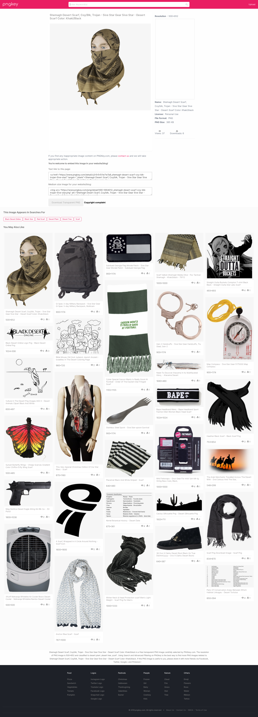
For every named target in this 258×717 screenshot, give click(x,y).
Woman (147, 691)
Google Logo (96, 699)
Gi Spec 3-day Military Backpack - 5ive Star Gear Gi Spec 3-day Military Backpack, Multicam (78, 305)
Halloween (122, 683)
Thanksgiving (124, 687)
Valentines (122, 691)
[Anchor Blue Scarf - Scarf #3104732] (79, 594)
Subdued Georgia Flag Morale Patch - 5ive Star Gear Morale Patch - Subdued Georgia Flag (127, 266)
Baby (146, 687)
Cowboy (147, 695)
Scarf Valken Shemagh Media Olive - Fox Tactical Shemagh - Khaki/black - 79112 (178, 276)
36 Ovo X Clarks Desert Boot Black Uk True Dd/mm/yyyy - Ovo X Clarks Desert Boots (175, 554)
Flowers (187, 683)
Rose (186, 687)
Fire (166, 683)
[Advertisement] (97, 130)
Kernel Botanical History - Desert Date (123, 520)
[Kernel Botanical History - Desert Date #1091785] (129, 505)
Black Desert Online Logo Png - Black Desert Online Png (26, 344)
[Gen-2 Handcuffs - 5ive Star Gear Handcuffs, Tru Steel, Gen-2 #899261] (179, 316)
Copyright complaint (94, 202)
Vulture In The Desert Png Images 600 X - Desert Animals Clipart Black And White (28, 402)
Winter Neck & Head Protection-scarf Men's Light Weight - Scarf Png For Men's (128, 598)
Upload (252, 4)
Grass (167, 687)
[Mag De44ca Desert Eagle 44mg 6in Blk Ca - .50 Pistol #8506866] (28, 493)
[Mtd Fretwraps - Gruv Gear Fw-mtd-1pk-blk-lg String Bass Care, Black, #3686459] (179, 450)
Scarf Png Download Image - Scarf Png (224, 553)
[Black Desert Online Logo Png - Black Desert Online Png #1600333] (28, 333)
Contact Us (181, 710)
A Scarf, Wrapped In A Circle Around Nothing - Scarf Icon (77, 542)
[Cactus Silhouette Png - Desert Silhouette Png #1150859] (179, 502)
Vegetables (72, 687)
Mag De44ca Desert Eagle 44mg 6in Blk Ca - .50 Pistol (27, 510)
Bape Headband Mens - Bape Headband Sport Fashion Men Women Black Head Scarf (177, 410)
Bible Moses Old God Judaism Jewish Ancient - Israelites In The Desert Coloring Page (77, 358)
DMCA (190, 710)
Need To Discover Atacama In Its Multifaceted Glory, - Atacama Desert (177, 374)
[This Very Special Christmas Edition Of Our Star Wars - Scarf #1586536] (79, 418)
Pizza (69, 679)
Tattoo (186, 699)
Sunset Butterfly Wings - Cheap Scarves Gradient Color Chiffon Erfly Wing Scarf (28, 466)
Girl (145, 683)
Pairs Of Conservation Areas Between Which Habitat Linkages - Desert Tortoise (227, 591)
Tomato (70, 691)
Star (166, 691)
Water (186, 691)
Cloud (166, 679)
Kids (145, 699)
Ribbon (187, 695)
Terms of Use (201, 710)
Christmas (122, 679)
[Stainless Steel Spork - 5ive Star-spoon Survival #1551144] (129, 410)
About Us (170, 710)
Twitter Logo (96, 683)
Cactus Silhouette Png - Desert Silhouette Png (177, 513)
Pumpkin (71, 695)
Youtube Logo (97, 687)
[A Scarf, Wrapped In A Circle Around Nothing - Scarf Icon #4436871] (79, 510)
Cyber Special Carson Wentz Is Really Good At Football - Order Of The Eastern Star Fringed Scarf (127, 381)
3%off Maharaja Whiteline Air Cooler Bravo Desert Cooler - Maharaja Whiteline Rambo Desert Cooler (28, 598)
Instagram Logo (98, 679)
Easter (121, 695)
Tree (166, 695)
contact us (123, 156)
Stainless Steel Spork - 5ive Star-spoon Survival (127, 427)
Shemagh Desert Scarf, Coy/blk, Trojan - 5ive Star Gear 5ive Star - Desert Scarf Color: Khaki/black (28, 312)
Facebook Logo (97, 691)
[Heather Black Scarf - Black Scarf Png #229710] (229, 406)
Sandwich (71, 683)
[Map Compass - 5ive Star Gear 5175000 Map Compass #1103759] (229, 329)
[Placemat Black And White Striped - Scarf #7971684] (129, 459)
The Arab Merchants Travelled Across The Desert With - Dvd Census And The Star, (229, 478)
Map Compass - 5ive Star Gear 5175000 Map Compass (227, 365)
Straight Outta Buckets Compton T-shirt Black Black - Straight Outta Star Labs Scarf (227, 283)
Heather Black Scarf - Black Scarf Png (224, 436)
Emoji (186, 679)
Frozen (147, 679)
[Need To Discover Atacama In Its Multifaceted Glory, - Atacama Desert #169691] (179, 364)
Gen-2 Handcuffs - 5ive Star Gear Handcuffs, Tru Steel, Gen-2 (178, 345)
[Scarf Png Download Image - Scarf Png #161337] (229, 521)
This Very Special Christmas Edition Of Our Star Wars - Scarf (77, 468)
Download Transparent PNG (66, 202)
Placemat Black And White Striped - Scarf (125, 480)
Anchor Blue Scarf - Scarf (67, 634)
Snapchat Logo (97, 695)
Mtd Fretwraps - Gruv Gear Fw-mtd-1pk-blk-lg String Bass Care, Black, (177, 479)
